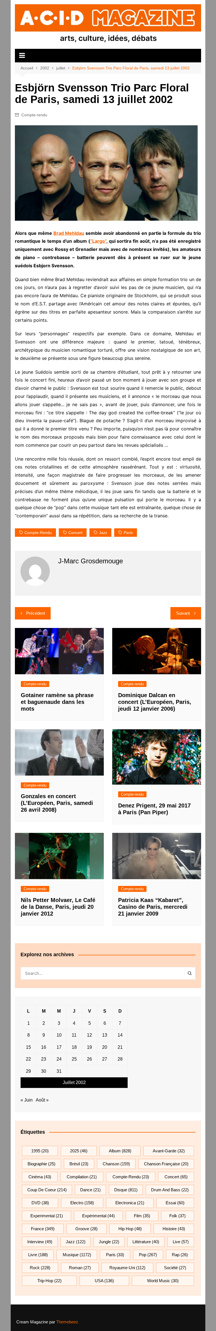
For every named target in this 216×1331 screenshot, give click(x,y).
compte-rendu (38, 532)
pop (148, 1254)
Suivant (183, 613)
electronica (129, 1202)
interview (39, 1241)
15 (28, 1047)
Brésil (78, 1163)
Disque (126, 1189)
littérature (145, 1241)
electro (82, 1202)
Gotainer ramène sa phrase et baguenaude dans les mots (57, 702)
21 (120, 1047)
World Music (163, 1280)
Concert (75, 532)
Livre (38, 1254)
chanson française (166, 1163)
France (43, 1228)
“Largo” (98, 241)
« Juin (27, 1100)
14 (120, 1035)
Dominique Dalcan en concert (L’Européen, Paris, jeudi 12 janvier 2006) (154, 702)
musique (77, 1254)
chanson (116, 1163)
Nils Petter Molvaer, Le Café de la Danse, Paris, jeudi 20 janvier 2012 (58, 907)
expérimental (98, 1215)
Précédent (35, 613)
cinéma (39, 1176)
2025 (78, 1150)
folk (177, 1215)
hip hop (130, 1228)
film (142, 1215)
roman (80, 1267)
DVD (40, 1202)
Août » (42, 1100)
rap (180, 1254)
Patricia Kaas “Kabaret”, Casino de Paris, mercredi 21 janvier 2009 (153, 907)
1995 (40, 1150)
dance (90, 1189)
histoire (174, 1228)
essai (175, 1202)
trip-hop (49, 1280)
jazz (103, 532)
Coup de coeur (47, 1189)
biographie (41, 1163)
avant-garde (169, 1150)
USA (104, 1280)
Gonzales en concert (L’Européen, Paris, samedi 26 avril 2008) (57, 803)
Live (181, 1241)
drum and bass (170, 1189)
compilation (82, 1176)
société (175, 1267)
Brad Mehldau (68, 233)
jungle (109, 1241)
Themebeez (67, 1321)
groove (86, 1228)
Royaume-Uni (127, 1267)
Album (120, 1150)
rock (40, 1267)
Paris (128, 532)
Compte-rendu (34, 115)
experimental (46, 1215)
